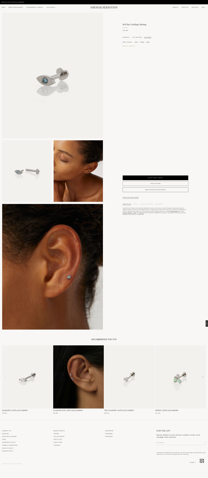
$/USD (192, 462)
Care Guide (58, 442)
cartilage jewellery (128, 212)
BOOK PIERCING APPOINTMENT (155, 189)
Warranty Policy (9, 442)
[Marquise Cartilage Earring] (27, 376)
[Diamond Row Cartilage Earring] (78, 376)
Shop (3, 7)
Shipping (5, 433)
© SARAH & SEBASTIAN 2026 (12, 463)
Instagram (109, 431)
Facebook (109, 433)
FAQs (4, 439)
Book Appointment (16, 7)
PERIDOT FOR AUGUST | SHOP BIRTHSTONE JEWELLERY (26, 2)
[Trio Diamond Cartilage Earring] (129, 376)
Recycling (58, 439)
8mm (148, 42)
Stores (56, 433)
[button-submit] (205, 443)
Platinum (147, 37)
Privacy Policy (8, 448)
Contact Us (6, 431)
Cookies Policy (8, 451)
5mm (136, 42)
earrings (141, 212)
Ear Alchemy (174, 211)
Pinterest (109, 436)
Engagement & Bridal (34, 7)
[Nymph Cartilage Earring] (180, 376)
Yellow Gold (137, 37)
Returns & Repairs (9, 436)
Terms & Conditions (9, 445)
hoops (134, 212)
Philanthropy (59, 436)
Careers (57, 445)
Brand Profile (59, 431)
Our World (51, 7)
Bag (203, 7)
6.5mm (142, 42)
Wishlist (185, 7)
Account (195, 7)
